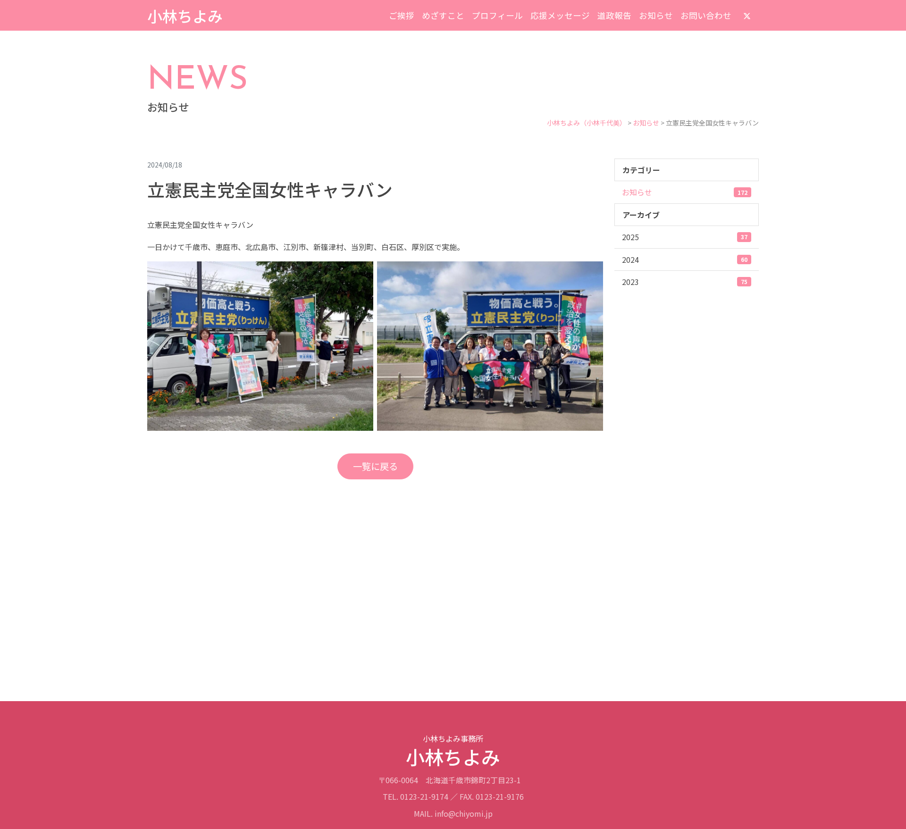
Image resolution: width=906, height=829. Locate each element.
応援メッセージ (560, 15)
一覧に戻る (375, 466)
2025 (684, 237)
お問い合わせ (705, 15)
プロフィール (497, 15)
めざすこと (443, 15)
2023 (684, 281)
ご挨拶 (401, 15)
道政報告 (614, 15)
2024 (684, 259)
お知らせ (656, 15)
